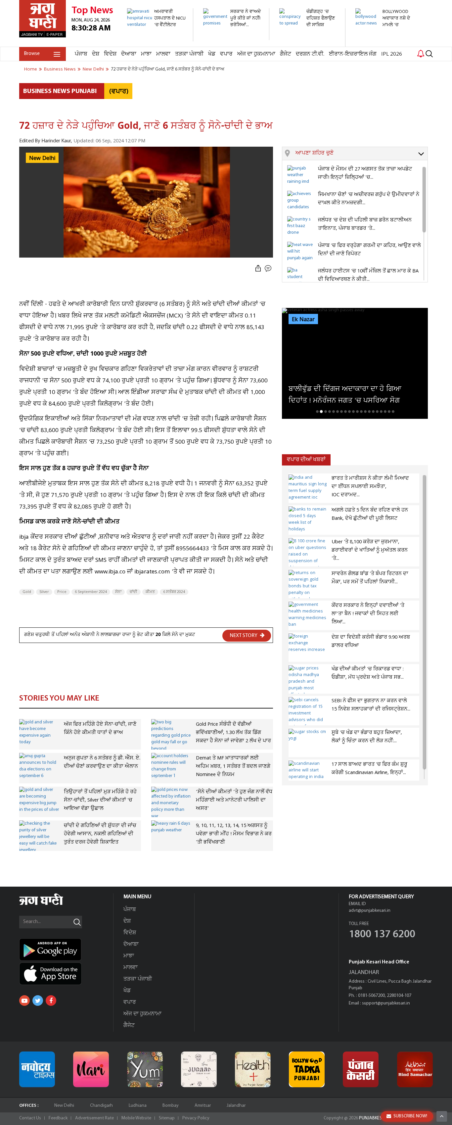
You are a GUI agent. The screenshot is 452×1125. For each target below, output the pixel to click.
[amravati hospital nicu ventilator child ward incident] (156, 37)
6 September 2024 (91, 592)
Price (62, 592)
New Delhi (64, 1105)
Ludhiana (138, 1105)
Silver (44, 592)
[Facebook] (51, 1000)
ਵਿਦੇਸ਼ (110, 54)
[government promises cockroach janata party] (232, 36)
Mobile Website (136, 1118)
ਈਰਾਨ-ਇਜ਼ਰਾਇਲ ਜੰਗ (353, 54)
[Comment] (268, 268)
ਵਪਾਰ (226, 54)
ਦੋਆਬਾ (128, 54)
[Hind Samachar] (415, 1069)
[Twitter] (37, 1000)
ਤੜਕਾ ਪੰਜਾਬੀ (189, 54)
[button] (361, 153)
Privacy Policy (195, 1118)
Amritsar (203, 1105)
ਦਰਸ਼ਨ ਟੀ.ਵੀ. (310, 54)
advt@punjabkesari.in (369, 910)
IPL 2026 (391, 54)
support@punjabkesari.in (386, 1003)
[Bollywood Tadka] (307, 1069)
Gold (27, 592)
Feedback (58, 1118)
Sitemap (167, 1118)
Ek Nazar (303, 319)
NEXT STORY (244, 635)
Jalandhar (236, 1105)
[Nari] (91, 1069)
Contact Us (30, 1118)
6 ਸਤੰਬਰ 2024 (174, 592)
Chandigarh (101, 1105)
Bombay (170, 1105)
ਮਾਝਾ (146, 54)
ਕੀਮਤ (150, 592)
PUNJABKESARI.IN (376, 1118)
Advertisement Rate (94, 1118)
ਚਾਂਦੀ (133, 592)
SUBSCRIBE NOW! (410, 1116)
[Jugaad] (199, 1069)
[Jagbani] (50, 904)
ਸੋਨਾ (118, 592)
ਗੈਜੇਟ (285, 54)
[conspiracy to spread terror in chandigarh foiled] (308, 43)
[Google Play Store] (66, 949)
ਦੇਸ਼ (95, 54)
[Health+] (253, 1069)
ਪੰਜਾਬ (81, 54)
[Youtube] (24, 1000)
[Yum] (145, 1069)
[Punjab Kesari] (361, 1069)
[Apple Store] (66, 973)
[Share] (258, 268)
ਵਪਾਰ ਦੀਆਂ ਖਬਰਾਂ (306, 460)
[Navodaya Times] (37, 1069)
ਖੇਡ (211, 54)
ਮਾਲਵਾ (163, 54)
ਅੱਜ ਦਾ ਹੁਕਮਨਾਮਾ (256, 54)
